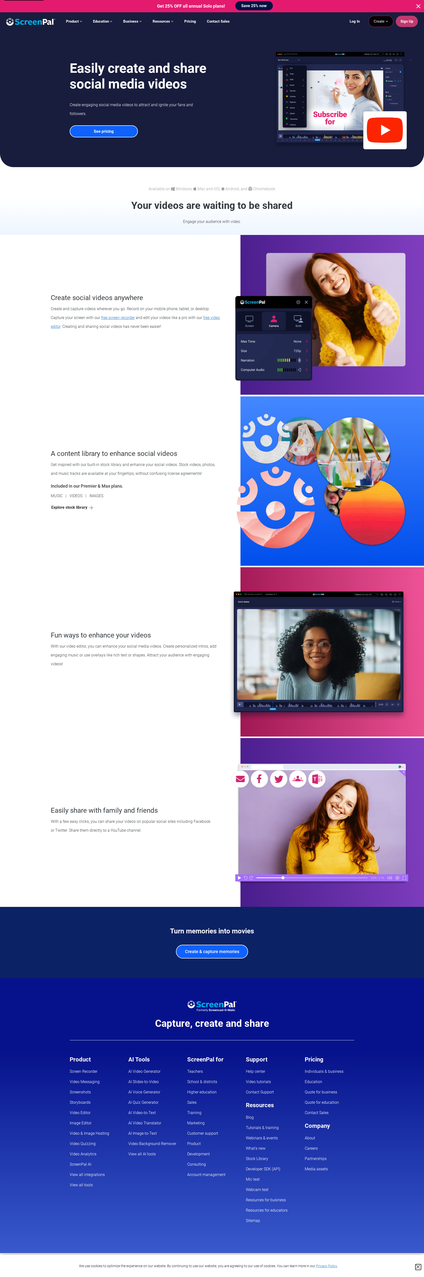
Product (73, 21)
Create (379, 21)
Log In (355, 21)
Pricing (190, 21)
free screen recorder (118, 317)
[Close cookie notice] (418, 1267)
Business (131, 21)
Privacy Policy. (327, 1266)
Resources (162, 21)
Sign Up (406, 21)
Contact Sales (218, 21)
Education (101, 21)
